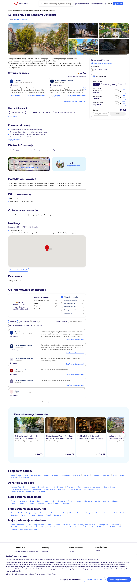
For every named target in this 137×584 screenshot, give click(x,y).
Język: (97, 551)
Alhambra (66, 525)
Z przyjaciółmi (24, 321)
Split (115, 513)
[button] (109, 76)
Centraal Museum (58, 487)
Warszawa (107, 513)
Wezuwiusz (115, 525)
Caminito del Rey (27, 527)
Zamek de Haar (43, 487)
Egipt (53, 501)
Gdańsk (123, 513)
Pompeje (14, 529)
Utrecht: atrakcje (28, 10)
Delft (19, 475)
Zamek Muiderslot (75, 489)
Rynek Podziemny (98, 527)
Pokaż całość (12, 116)
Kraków (80, 513)
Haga (26, 475)
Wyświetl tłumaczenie (37, 95)
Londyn (20, 513)
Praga (28, 513)
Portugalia (30, 503)
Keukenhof (37, 489)
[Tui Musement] (22, 3)
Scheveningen (36, 475)
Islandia (97, 501)
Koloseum (122, 527)
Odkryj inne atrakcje (73, 165)
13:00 (105, 84)
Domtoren (31, 487)
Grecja (78, 501)
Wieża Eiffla (111, 527)
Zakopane (57, 515)
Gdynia (40, 515)
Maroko (13, 503)
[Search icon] (41, 3)
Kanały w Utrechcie (29, 161)
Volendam (14, 477)
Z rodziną (39, 325)
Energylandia (103, 525)
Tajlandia (40, 503)
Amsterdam (96, 475)
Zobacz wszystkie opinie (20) (74, 101)
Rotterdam (55, 475)
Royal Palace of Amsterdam (20, 489)
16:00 (122, 84)
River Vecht (71, 487)
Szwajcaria (23, 501)
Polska (21, 503)
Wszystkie (13, 321)
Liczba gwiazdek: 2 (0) (70, 310)
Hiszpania (61, 501)
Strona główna (12, 10)
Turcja (57, 503)
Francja (70, 501)
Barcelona (43, 513)
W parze (35, 321)
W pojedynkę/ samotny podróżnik (21, 325)
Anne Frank (62, 489)
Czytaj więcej (15, 95)
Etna (50, 525)
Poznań (48, 515)
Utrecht (70, 163)
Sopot (33, 515)
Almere (122, 475)
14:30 (113, 84)
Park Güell (14, 527)
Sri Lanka (115, 501)
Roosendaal (25, 477)
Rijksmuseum (41, 491)
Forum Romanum (76, 527)
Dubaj (13, 513)
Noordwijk (66, 475)
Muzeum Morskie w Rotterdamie (22, 491)
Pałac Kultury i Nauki (43, 527)
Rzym (35, 513)
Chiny (32, 501)
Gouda (46, 475)
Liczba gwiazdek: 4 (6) (70, 303)
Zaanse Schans (109, 487)
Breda (115, 475)
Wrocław (24, 515)
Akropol (57, 525)
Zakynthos (14, 515)
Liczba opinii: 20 (20, 20)
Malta (53, 513)
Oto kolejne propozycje (28, 167)
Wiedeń (71, 513)
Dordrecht (76, 475)
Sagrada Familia (39, 525)
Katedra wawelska (60, 527)
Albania (13, 501)
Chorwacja (88, 501)
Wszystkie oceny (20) (71, 297)
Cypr (38, 501)
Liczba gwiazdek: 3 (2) (70, 306)
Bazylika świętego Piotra (28, 529)
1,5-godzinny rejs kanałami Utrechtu (44, 10)
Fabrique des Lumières (92, 489)
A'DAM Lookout (49, 489)
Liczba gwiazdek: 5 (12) (70, 300)
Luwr (29, 525)
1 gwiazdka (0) (68, 313)
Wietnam (65, 503)
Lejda (13, 475)
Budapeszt (89, 513)
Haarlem (86, 475)
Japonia (106, 501)
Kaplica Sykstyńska (18, 525)
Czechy (45, 501)
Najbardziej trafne (76, 321)
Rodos (98, 513)
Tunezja (49, 503)
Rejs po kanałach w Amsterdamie (89, 487)
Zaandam (106, 475)
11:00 (96, 84)
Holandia (20, 10)
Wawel (87, 527)
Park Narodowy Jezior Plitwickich (84, 525)
